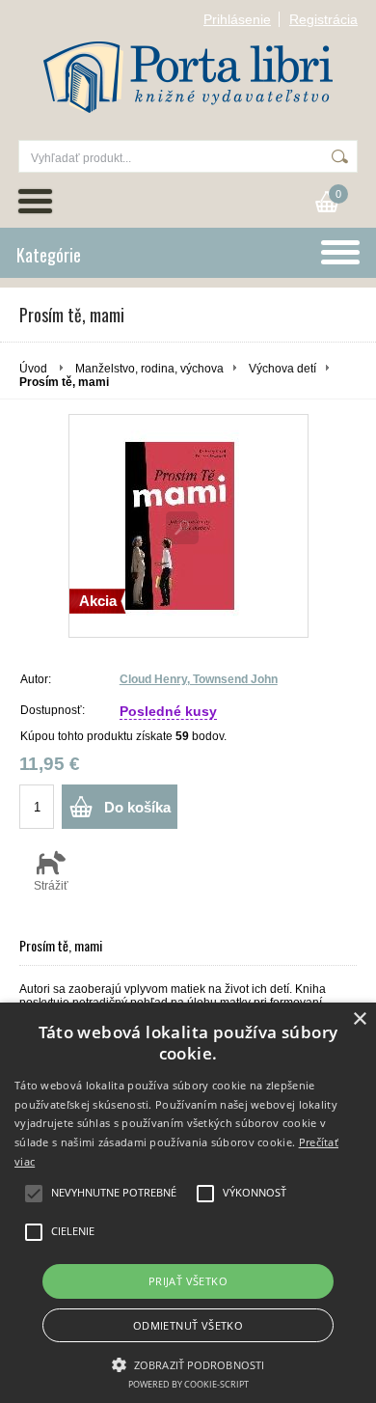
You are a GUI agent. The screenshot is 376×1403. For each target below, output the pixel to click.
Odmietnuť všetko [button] (188, 1325)
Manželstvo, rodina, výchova (149, 368)
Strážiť (51, 886)
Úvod (33, 368)
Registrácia (323, 19)
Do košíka (137, 807)
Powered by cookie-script (188, 1384)
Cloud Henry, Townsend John (199, 679)
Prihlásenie (237, 19)
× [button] (359, 1019)
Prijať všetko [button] (188, 1281)
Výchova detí (282, 368)
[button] (188, 1363)
